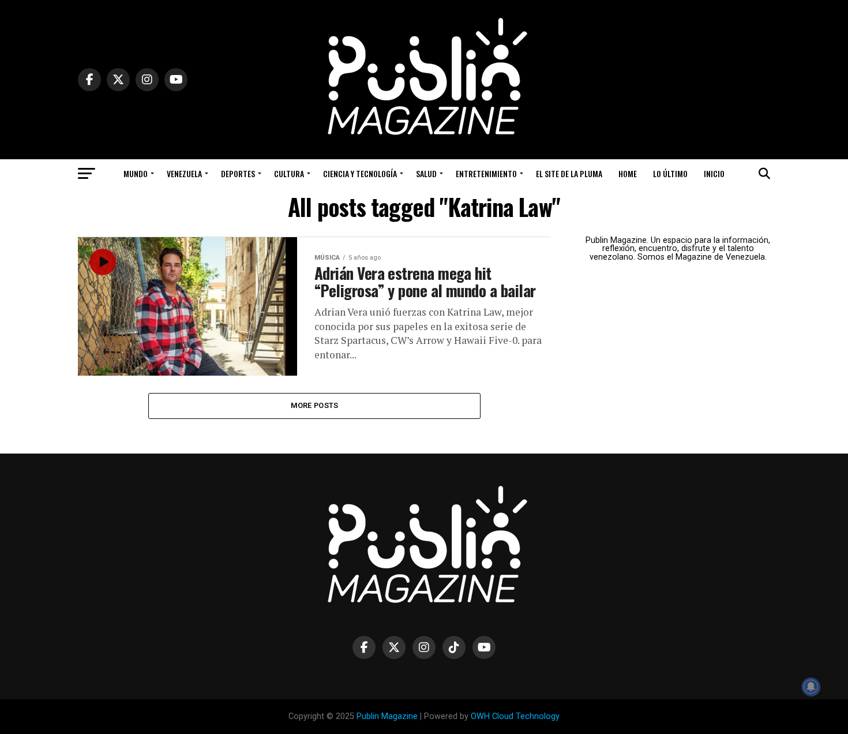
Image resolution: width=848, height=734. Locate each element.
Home (627, 173)
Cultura (289, 173)
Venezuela (184, 173)
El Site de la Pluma (569, 173)
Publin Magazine (387, 716)
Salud (426, 173)
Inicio (714, 173)
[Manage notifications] (811, 686)
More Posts (315, 405)
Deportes (238, 173)
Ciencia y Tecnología (360, 173)
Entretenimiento (486, 173)
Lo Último (670, 173)
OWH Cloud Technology (515, 716)
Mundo (135, 173)
